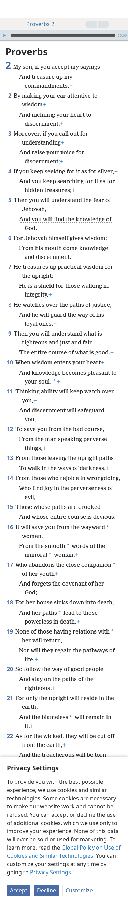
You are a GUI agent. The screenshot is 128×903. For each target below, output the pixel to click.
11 (10, 391)
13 (10, 458)
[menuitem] (10, 8)
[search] (119, 8)
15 (10, 507)
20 (10, 669)
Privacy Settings (50, 872)
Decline (46, 890)
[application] (64, 35)
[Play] (4, 35)
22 (10, 736)
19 (10, 631)
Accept (18, 890)
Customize (79, 890)
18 (10, 602)
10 (10, 362)
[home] (10, 8)
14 (10, 478)
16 (10, 527)
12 (10, 429)
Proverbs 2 (40, 24)
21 (10, 698)
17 (10, 564)
